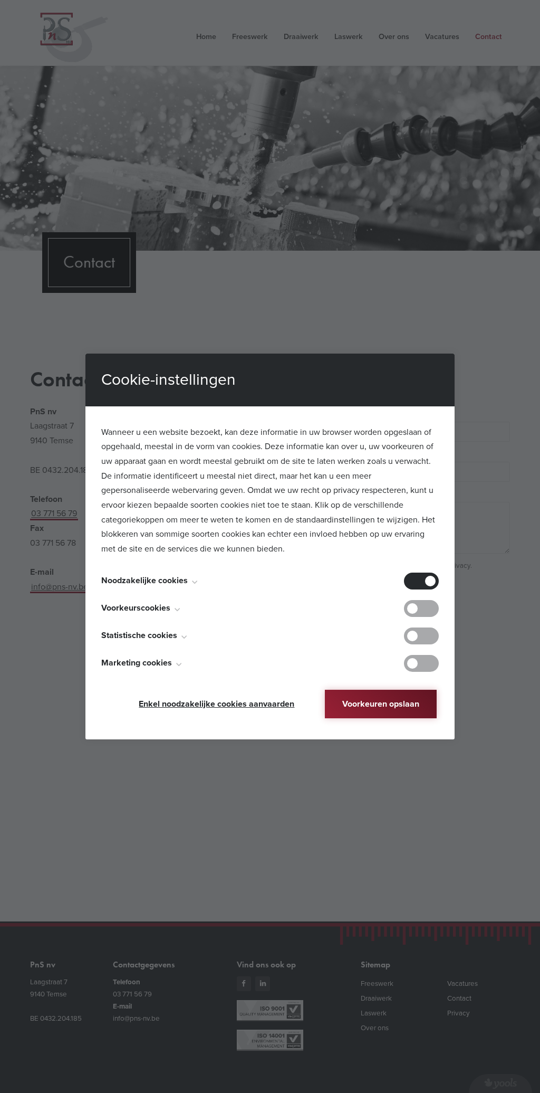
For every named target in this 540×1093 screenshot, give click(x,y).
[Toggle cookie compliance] (421, 608)
